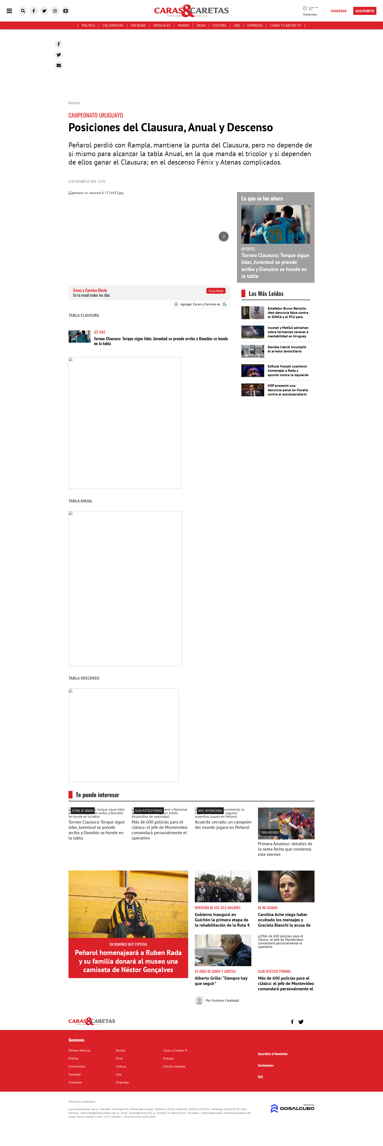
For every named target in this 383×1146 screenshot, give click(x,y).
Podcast (168, 1058)
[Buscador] (23, 11)
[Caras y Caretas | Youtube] (65, 11)
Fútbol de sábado (83, 810)
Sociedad (138, 25)
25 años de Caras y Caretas (215, 971)
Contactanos (266, 1065)
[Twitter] (59, 55)
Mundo (183, 25)
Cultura (219, 25)
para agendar (270, 832)
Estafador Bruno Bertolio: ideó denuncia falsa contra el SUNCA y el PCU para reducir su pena (288, 314)
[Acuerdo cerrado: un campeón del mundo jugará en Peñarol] (223, 816)
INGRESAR (339, 11)
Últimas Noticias (79, 1050)
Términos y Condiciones (81, 1101)
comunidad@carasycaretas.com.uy (99, 1113)
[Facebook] (59, 44)
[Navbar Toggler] (13, 11)
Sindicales (161, 25)
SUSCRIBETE (365, 11)
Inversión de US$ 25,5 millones (217, 907)
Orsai (201, 25)
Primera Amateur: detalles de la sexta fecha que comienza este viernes (285, 849)
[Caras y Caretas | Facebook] (33, 11)
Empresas (255, 25)
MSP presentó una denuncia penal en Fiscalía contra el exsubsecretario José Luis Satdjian (288, 392)
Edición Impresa (174, 1066)
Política (88, 25)
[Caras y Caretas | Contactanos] (309, 1021)
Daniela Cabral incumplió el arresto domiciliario (287, 349)
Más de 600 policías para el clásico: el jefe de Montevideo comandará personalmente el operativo (160, 830)
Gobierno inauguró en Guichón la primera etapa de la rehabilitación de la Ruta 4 (222, 920)
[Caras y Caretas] (91, 1025)
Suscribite (216, 291)
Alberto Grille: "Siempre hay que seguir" (221, 980)
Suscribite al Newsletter (273, 1053)
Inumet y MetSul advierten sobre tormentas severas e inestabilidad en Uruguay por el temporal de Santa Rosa (288, 336)
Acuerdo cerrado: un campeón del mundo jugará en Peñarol (223, 824)
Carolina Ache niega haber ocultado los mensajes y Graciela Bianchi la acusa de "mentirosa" (284, 922)
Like (237, 25)
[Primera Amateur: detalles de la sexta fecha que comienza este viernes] (286, 838)
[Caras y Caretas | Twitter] (44, 11)
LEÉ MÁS (99, 332)
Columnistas (112, 25)
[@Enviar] (59, 65)
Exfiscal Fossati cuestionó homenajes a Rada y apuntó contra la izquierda (288, 370)
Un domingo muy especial (128, 944)
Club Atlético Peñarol (149, 810)
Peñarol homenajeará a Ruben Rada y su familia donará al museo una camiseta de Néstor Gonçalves (128, 961)
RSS (260, 1076)
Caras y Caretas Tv (285, 25)
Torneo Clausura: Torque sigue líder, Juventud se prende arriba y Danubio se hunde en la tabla (161, 341)
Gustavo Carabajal (225, 1000)
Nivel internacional (210, 810)
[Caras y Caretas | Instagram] (55, 11)
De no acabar (267, 907)
